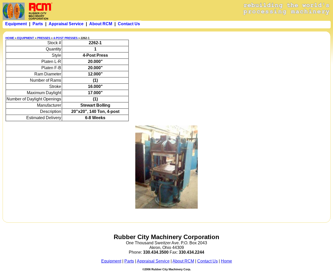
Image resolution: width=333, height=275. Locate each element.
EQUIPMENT (25, 38)
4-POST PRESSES (65, 38)
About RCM (183, 261)
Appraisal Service (153, 261)
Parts (129, 261)
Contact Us (207, 261)
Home (226, 261)
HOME (9, 38)
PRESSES (43, 38)
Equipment (111, 261)
